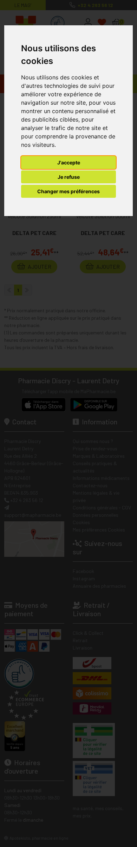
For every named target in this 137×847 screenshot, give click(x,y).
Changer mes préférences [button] (68, 191)
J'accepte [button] (68, 162)
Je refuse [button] (69, 177)
